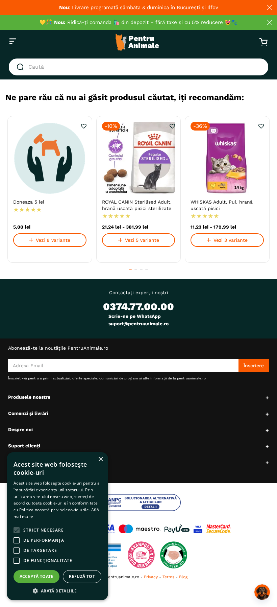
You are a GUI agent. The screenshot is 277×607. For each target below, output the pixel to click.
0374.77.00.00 (138, 306)
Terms (168, 577)
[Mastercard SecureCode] (218, 528)
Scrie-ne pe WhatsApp (134, 316)
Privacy (151, 577)
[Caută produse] (21, 67)
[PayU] (177, 528)
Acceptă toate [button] (36, 576)
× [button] (100, 459)
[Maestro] (139, 528)
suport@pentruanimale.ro (138, 323)
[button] (57, 590)
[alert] (57, 526)
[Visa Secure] (198, 528)
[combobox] (138, 67)
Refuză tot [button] (82, 576)
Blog (183, 577)
